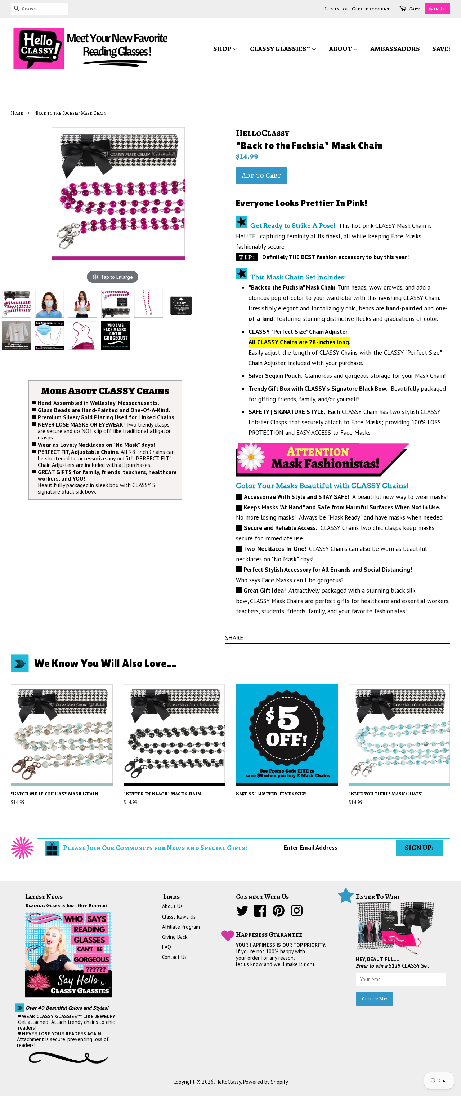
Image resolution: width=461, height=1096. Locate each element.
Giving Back (175, 936)
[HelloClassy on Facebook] (260, 913)
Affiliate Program (181, 926)
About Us (172, 906)
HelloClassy (228, 1081)
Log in (332, 8)
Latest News (44, 896)
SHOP (223, 49)
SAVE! (441, 49)
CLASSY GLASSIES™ (281, 49)
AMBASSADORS (395, 49)
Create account (371, 8)
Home (17, 113)
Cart (414, 8)
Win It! (437, 9)
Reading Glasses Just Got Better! (66, 905)
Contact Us (174, 957)
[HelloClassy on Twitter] (242, 913)
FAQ (166, 946)
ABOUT (341, 49)
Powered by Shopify (265, 1081)
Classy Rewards (179, 916)
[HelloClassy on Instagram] (296, 913)
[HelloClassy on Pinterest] (278, 913)
